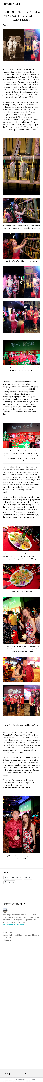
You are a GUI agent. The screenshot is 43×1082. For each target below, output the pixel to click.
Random (13, 932)
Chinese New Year (24, 935)
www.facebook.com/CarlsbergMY (17, 788)
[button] (13, 45)
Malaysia (35, 935)
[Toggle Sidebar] (39, 4)
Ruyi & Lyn (7, 937)
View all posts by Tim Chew (13, 925)
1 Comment (7, 940)
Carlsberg (12, 935)
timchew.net (11, 3)
